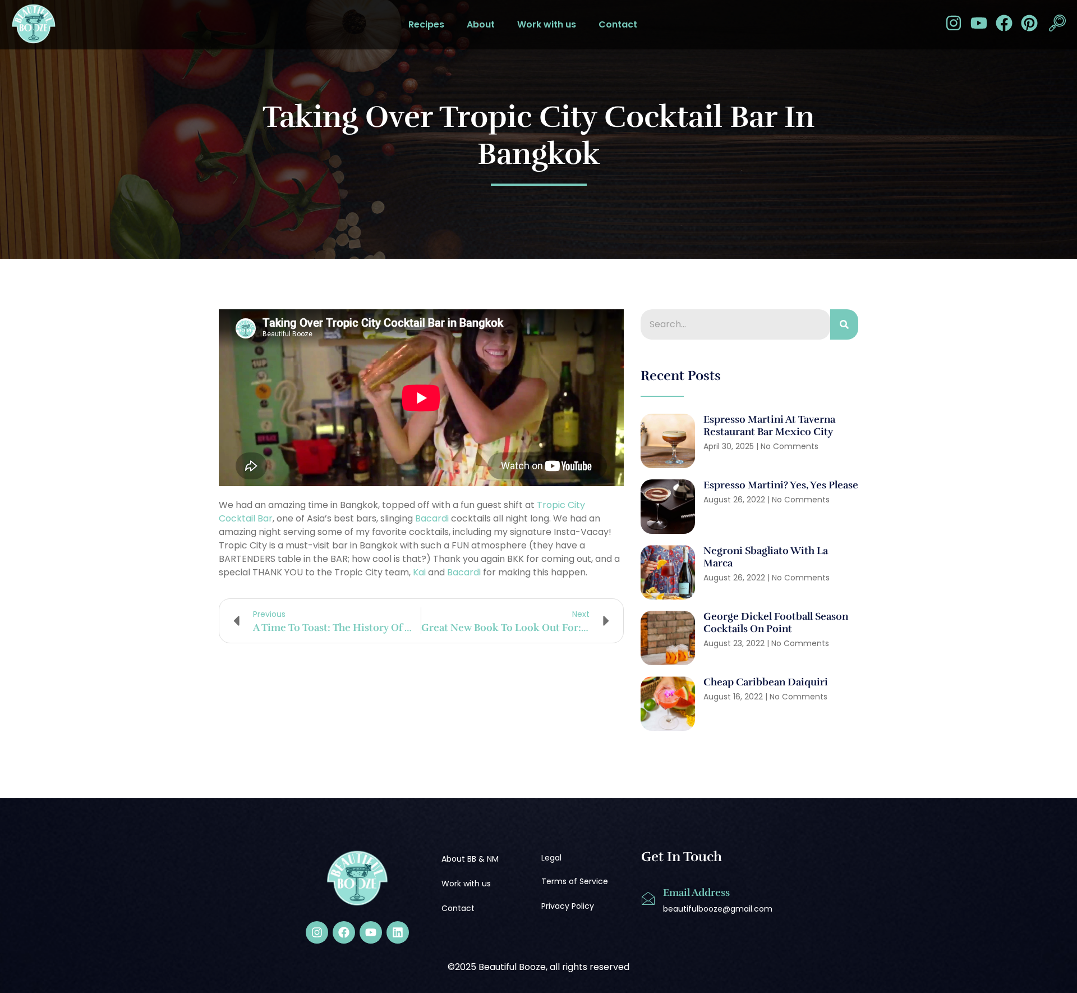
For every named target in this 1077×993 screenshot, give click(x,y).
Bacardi (432, 518)
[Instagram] (953, 23)
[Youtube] (978, 23)
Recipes (426, 24)
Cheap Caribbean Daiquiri (766, 682)
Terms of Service (574, 881)
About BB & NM (470, 858)
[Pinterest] (1029, 23)
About (481, 24)
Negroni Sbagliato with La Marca (765, 556)
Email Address (696, 892)
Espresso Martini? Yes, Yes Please (780, 485)
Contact (618, 24)
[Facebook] (1004, 23)
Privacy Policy (567, 906)
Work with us (546, 24)
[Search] (844, 324)
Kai (419, 572)
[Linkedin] (397, 932)
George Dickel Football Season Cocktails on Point (775, 622)
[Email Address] (648, 898)
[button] (1057, 24)
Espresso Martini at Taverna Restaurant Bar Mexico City (769, 425)
